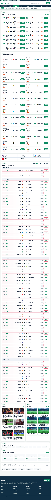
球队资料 (47, 6)
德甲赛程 (2, 492)
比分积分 (28, 6)
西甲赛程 (2, 489)
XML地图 (12, 496)
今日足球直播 (14, 469)
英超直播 (9, 8)
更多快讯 (23, 406)
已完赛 (47, 163)
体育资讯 (40, 493)
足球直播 (16, 6)
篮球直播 (35, 8)
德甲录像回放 (28, 490)
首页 (3, 6)
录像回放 (34, 6)
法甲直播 (20, 8)
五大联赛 (22, 6)
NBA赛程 (40, 490)
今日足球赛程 (15, 490)
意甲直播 (13, 8)
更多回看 (47, 406)
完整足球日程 (47, 14)
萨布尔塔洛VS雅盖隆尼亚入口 (6, 469)
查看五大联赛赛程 (48, 0)
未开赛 (44, 163)
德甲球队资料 (15, 493)
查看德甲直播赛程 (47, 480)
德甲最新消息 (28, 488)
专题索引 (47, 452)
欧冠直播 (24, 8)
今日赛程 (10, 6)
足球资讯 (41, 6)
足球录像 (32, 8)
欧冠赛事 (27, 493)
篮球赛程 (40, 488)
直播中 (40, 163)
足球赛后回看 (29, 469)
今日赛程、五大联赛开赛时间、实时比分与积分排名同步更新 (10, 0)
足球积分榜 (27, 8)
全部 (37, 163)
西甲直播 (6, 8)
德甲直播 (17, 8)
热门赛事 (2, 8)
